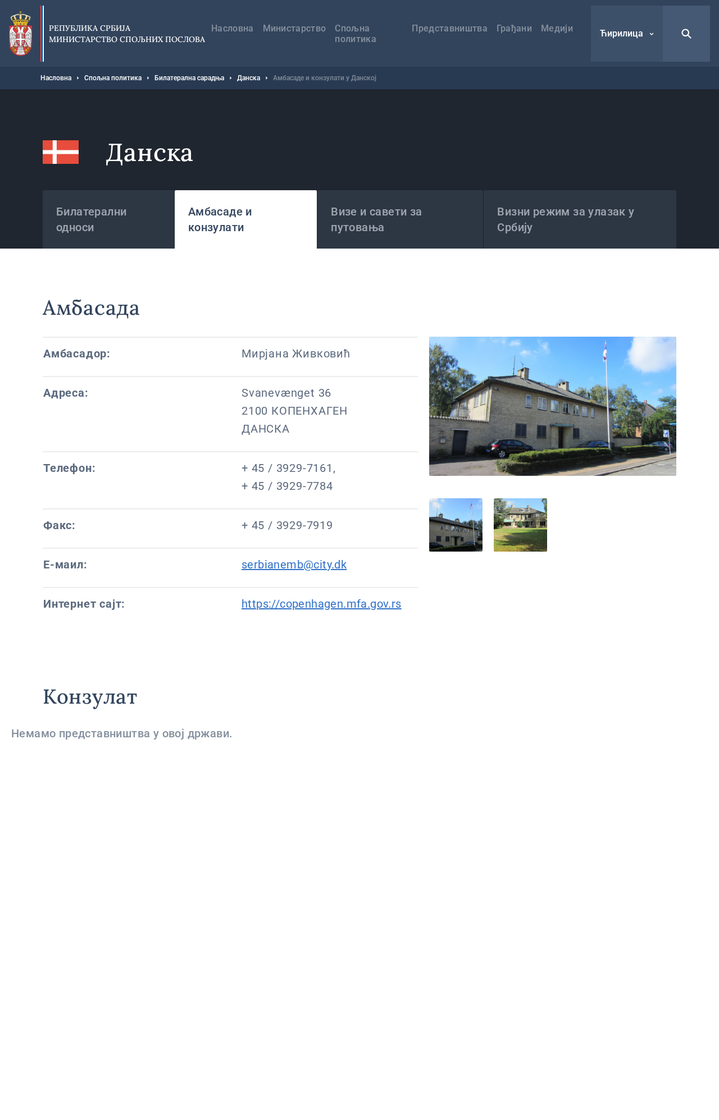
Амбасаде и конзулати (220, 219)
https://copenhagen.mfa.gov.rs (322, 604)
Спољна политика (355, 33)
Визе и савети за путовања (376, 219)
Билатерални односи (91, 219)
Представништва (449, 28)
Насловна (232, 28)
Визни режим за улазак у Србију (565, 219)
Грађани (514, 28)
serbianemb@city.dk (294, 564)
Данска (248, 78)
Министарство (294, 28)
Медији (557, 28)
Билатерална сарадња (189, 78)
